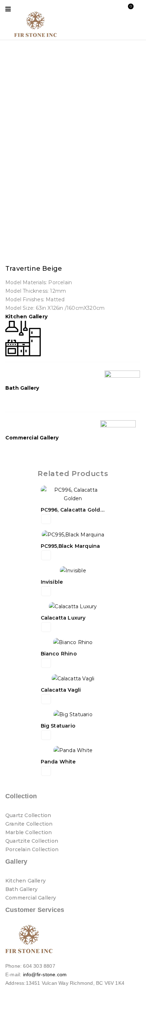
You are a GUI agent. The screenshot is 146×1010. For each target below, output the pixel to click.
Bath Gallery (22, 388)
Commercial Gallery (32, 437)
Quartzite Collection (31, 841)
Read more (46, 519)
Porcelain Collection (31, 849)
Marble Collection (28, 832)
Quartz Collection (28, 815)
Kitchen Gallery (26, 316)
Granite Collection (29, 824)
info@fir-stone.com (45, 974)
